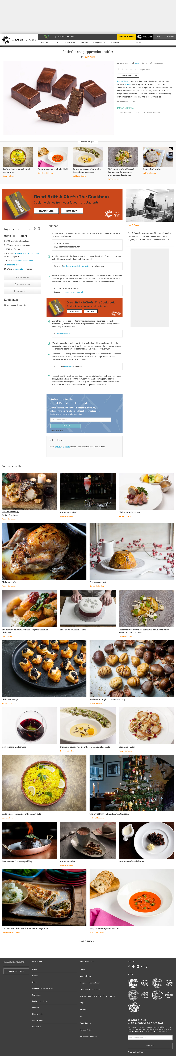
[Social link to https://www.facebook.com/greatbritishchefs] (129, 966)
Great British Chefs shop (90, 989)
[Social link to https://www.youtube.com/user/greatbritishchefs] (142, 966)
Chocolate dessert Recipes (148, 112)
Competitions (37, 1020)
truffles (128, 84)
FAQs (82, 1003)
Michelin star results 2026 (42, 988)
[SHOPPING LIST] (39, 229)
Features (35, 1007)
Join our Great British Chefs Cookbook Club (97, 996)
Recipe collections (39, 1001)
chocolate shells (13, 265)
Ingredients (36, 995)
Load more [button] (87, 941)
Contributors (85, 1023)
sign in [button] (58, 446)
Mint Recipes (125, 112)
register (66, 446)
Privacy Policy (85, 1030)
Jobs (82, 1016)
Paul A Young (89, 57)
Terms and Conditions (88, 1036)
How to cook (37, 1014)
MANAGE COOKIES (16, 971)
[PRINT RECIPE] (34, 229)
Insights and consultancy (90, 983)
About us (83, 1010)
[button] (45, 42)
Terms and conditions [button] (56, 430)
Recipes (35, 976)
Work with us (85, 976)
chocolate (19, 269)
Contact (83, 969)
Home (34, 969)
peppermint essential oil (23, 260)
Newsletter (36, 1027)
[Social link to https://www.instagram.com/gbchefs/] (138, 966)
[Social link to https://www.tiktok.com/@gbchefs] (146, 966)
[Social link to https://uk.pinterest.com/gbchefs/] (133, 966)
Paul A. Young (123, 81)
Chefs (34, 982)
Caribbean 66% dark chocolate (26, 253)
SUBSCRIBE (65, 425)
